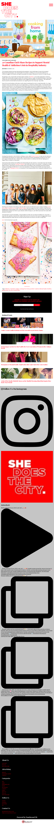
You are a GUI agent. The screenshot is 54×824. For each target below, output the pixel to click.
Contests (4, 775)
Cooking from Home (14, 168)
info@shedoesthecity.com (8, 811)
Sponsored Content (6, 773)
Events (3, 790)
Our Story (4, 763)
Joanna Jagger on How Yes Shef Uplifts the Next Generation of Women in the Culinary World (26, 347)
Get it (3, 220)
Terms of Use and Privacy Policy (9, 813)
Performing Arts (6, 784)
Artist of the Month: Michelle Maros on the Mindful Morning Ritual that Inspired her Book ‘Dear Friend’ (26, 381)
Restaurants (5, 290)
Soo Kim (14, 208)
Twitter (3, 800)
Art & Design (5, 787)
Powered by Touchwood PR (27, 817)
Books (3, 785)
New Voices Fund (5, 766)
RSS (3, 805)
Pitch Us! (4, 764)
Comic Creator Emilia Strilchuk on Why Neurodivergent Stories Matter (22, 330)
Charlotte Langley (22, 208)
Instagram (4, 803)
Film (3, 781)
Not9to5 (32, 76)
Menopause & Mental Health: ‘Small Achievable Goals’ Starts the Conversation (24, 364)
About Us (4, 791)
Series (3, 783)
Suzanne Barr (16, 290)
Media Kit (4, 772)
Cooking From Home (24, 289)
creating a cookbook (19, 164)
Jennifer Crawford (8, 208)
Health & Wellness (12, 60)
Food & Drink (5, 60)
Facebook (4, 802)
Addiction (7, 289)
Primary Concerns (35, 156)
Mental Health (43, 289)
